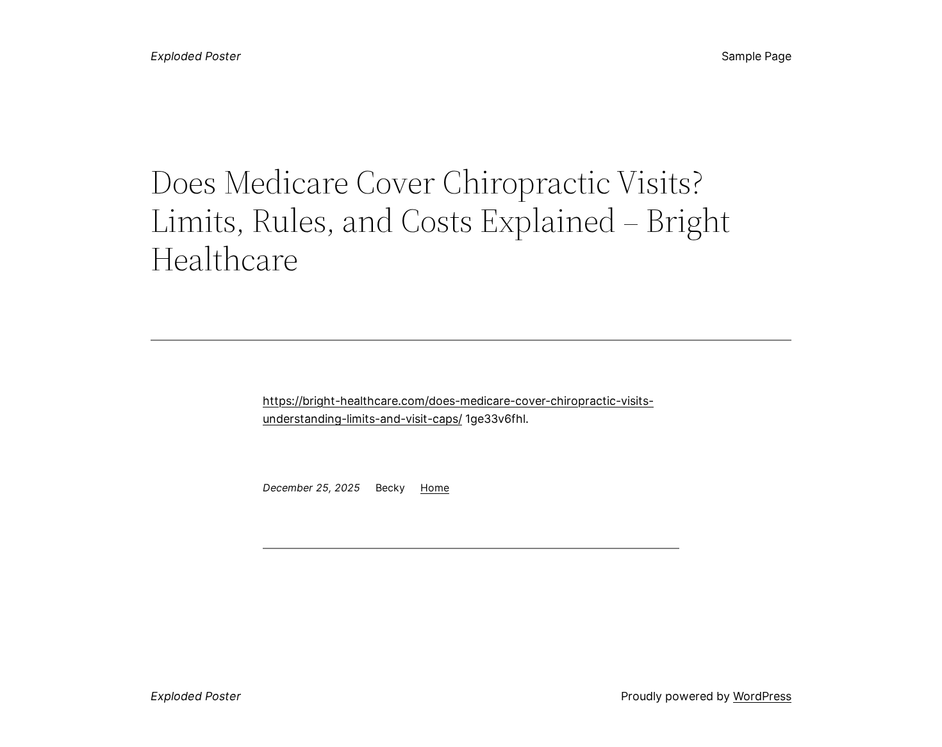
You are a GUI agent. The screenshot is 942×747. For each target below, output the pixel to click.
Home (434, 487)
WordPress (762, 696)
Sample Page (756, 56)
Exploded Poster (196, 56)
